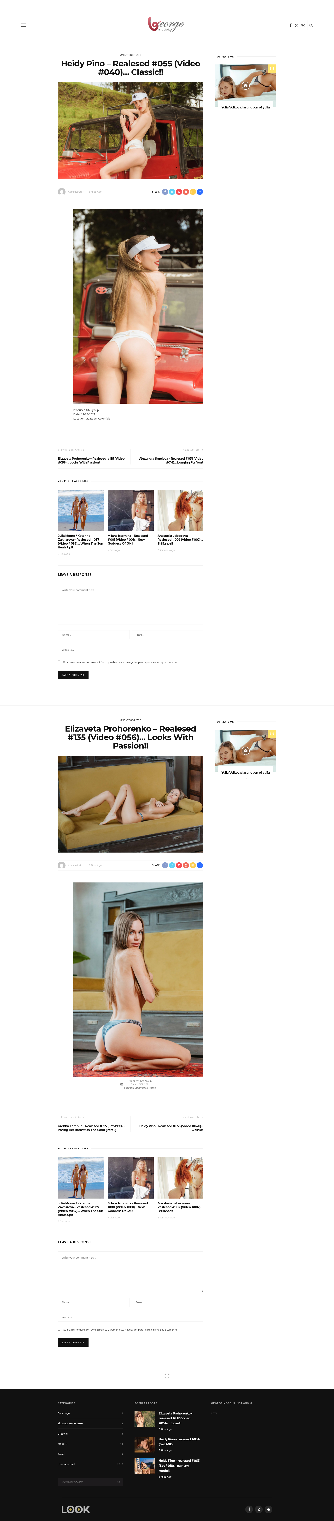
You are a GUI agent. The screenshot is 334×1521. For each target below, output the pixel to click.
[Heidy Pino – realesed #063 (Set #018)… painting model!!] (145, 1466)
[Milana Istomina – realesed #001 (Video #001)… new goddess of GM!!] (131, 510)
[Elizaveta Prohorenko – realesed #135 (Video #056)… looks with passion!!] (130, 804)
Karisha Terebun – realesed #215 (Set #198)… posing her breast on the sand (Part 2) (91, 1128)
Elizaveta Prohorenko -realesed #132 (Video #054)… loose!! (175, 1418)
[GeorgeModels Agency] (76, 1509)
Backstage (90, 1413)
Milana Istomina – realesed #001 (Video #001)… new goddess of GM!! (128, 539)
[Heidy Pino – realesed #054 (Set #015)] (145, 1444)
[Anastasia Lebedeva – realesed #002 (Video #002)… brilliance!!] (181, 510)
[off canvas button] (23, 25)
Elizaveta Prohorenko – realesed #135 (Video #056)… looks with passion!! (91, 460)
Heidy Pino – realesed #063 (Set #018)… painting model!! (179, 1465)
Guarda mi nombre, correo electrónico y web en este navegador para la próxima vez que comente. (120, 662)
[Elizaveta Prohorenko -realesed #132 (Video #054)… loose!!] (145, 1418)
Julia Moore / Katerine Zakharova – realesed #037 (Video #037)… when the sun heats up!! (80, 541)
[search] (311, 25)
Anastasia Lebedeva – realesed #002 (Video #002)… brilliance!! (180, 539)
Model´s (90, 1444)
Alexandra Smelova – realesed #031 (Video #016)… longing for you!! (171, 460)
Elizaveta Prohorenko (90, 1423)
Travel (90, 1454)
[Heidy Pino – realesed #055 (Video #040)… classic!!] (130, 130)
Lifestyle (90, 1433)
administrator (76, 191)
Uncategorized (130, 55)
